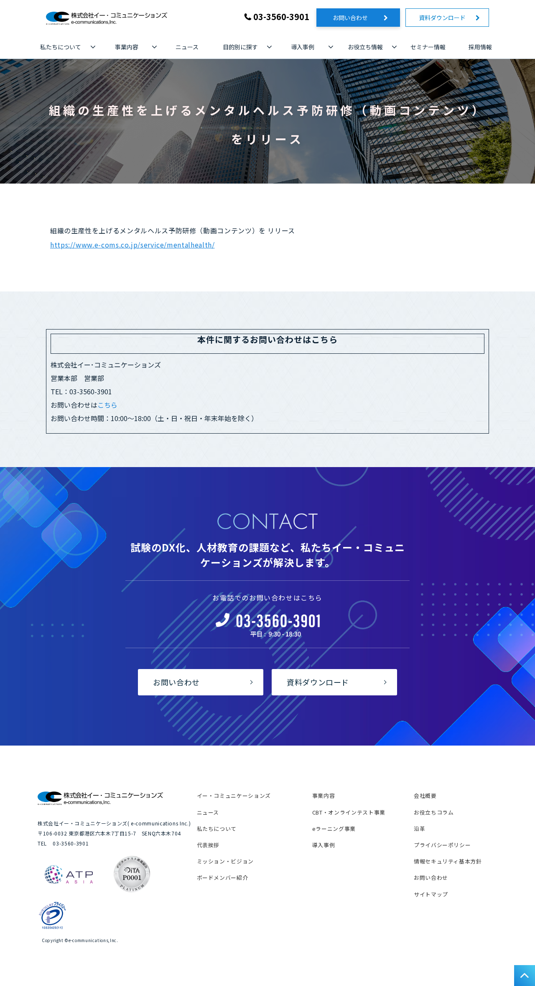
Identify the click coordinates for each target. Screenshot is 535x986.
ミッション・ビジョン (225, 861)
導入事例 (302, 47)
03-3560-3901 (281, 16)
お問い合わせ (356, 17)
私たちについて (60, 47)
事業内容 (126, 47)
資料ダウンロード (445, 17)
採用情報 (480, 47)
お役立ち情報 (365, 47)
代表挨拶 (208, 845)
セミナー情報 (428, 47)
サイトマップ (431, 894)
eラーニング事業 (334, 829)
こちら (107, 405)
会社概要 (425, 796)
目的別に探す (240, 47)
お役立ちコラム (433, 812)
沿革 (419, 829)
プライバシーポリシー (442, 845)
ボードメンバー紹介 (222, 877)
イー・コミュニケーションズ (234, 796)
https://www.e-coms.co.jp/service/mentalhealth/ (132, 245)
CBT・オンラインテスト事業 (348, 812)
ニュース (187, 47)
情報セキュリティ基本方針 (448, 861)
